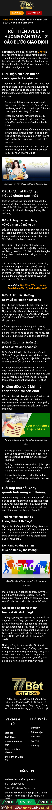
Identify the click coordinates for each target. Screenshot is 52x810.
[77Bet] (26, 4)
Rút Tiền (35, 741)
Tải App (35, 745)
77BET (10, 699)
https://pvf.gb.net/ (24, 779)
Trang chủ (7, 19)
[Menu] (48, 5)
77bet (41, 51)
